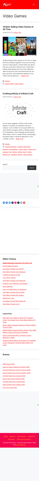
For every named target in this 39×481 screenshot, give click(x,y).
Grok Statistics (8, 286)
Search (5, 164)
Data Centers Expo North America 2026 (16, 373)
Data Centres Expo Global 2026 (14, 385)
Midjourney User (8, 298)
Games (7, 81)
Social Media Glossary (10, 266)
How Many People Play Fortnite (14, 292)
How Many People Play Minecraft (14, 301)
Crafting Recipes (11, 147)
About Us (12, 436)
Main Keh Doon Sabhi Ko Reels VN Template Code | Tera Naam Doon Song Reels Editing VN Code (19, 320)
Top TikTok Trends (9, 278)
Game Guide (9, 84)
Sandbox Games (16, 154)
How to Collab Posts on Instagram (14, 289)
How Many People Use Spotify (13, 269)
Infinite (14, 152)
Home (6, 436)
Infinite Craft (22, 152)
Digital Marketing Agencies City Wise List (17, 263)
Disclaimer (11, 439)
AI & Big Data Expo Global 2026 (14, 382)
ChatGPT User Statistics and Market (15, 283)
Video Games (18, 84)
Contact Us (31, 436)
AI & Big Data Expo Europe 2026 (14, 376)
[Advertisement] (19, 230)
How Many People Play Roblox (13, 295)
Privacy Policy (21, 436)
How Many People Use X (11, 304)
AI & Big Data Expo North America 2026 (16, 370)
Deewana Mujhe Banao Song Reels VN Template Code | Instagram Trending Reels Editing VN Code (19, 343)
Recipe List (6, 154)
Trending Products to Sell (11, 275)
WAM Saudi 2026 (9, 364)
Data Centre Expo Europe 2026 (13, 379)
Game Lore (32, 149)
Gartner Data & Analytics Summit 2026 (16, 367)
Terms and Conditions (24, 439)
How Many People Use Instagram (14, 281)
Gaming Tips (7, 152)
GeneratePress (21, 445)
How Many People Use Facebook (14, 272)
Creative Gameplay (23, 147)
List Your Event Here (10, 387)
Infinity (29, 152)
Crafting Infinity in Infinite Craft (18, 93)
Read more (25, 76)
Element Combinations (10, 149)
